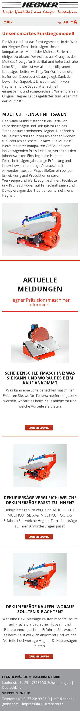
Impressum (31, 704)
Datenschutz (53, 704)
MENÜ (8, 21)
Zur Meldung (39, 428)
